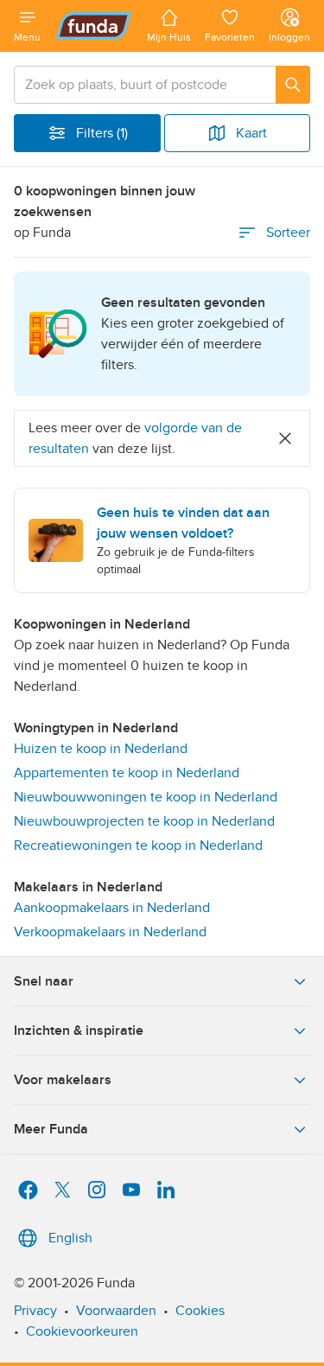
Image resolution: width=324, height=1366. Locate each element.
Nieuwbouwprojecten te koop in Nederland (144, 821)
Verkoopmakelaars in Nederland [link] (110, 932)
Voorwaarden (116, 1310)
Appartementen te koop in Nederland (126, 773)
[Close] (285, 438)
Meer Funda (51, 1129)
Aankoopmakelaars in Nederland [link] (112, 907)
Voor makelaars (62, 1079)
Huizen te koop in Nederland (100, 748)
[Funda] (94, 26)
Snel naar (43, 981)
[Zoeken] (293, 85)
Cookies (200, 1310)
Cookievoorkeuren (82, 1331)
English (70, 1238)
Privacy (35, 1310)
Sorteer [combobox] (288, 232)
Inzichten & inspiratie (78, 1030)
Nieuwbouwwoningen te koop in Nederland (145, 797)
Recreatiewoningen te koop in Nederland (138, 845)
